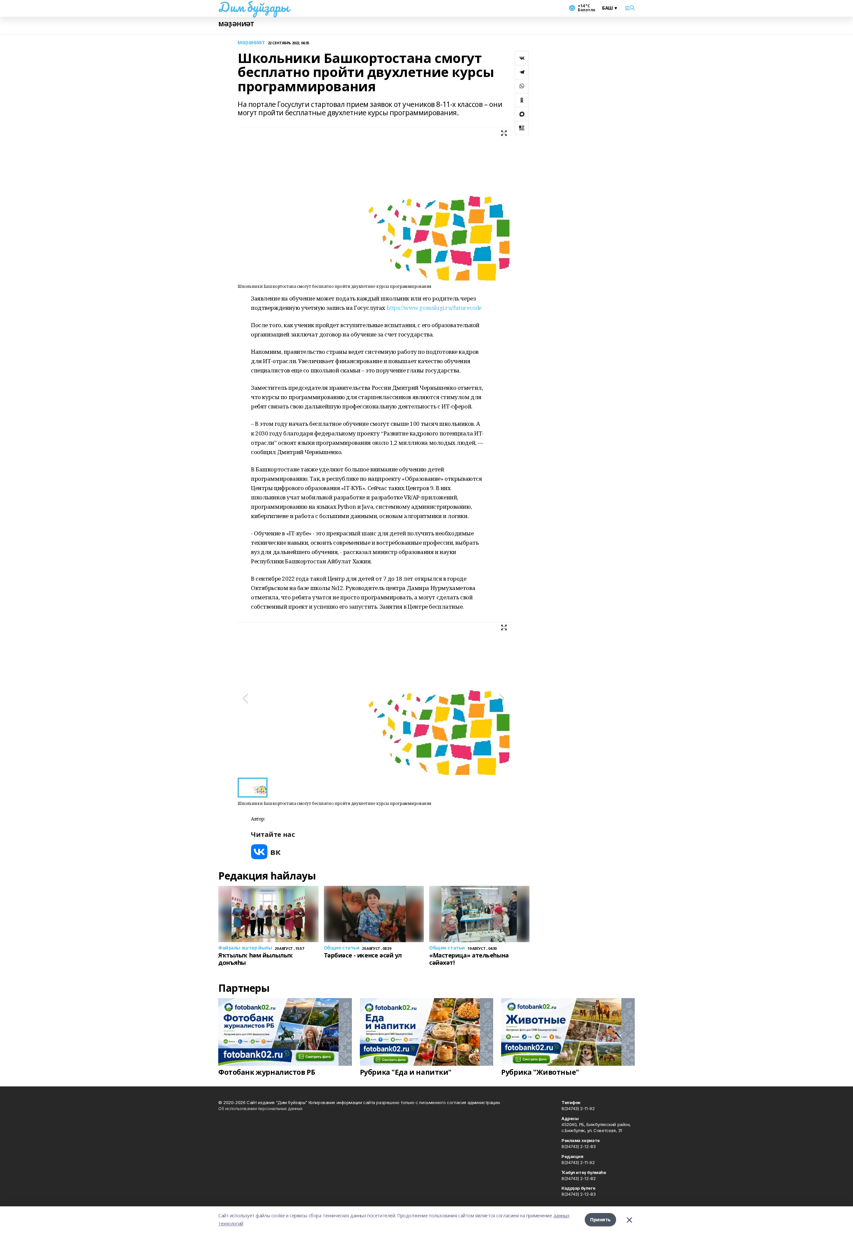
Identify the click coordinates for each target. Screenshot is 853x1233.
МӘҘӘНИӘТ (236, 24)
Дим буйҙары (253, 7)
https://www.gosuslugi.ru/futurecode (434, 307)
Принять (600, 1219)
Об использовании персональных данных (260, 1108)
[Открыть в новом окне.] (266, 851)
